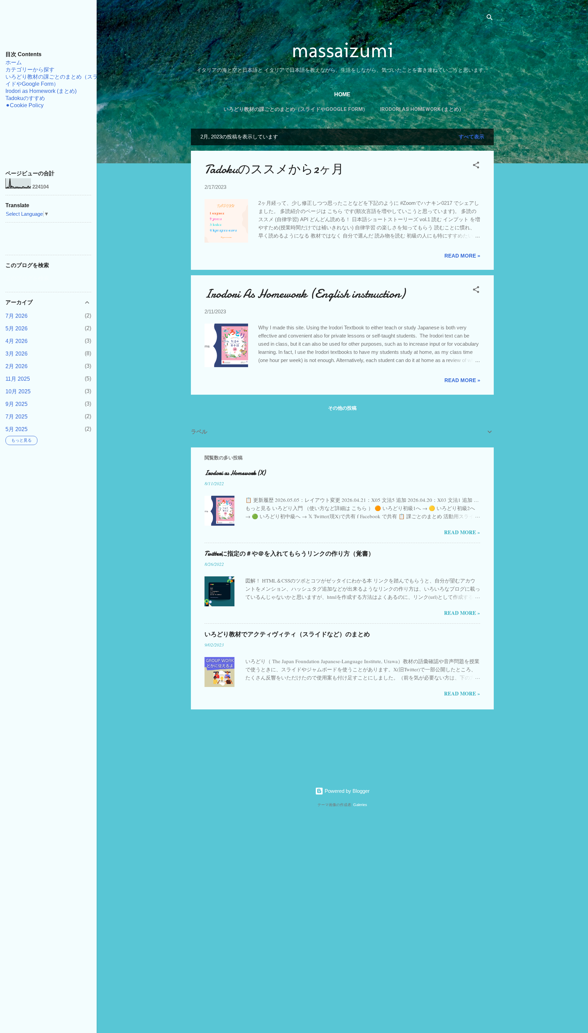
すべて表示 (471, 137)
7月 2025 (16, 417)
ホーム (13, 62)
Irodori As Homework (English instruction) (305, 293)
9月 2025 (16, 404)
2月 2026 (16, 366)
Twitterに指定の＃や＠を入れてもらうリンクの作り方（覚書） (289, 554)
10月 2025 (18, 391)
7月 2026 (16, 316)
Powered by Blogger (346, 791)
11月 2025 (17, 379)
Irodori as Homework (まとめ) (420, 109)
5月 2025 (16, 429)
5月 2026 (16, 328)
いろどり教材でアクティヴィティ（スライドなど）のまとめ (287, 634)
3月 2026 (16, 354)
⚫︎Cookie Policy (24, 105)
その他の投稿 (342, 408)
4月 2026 (16, 341)
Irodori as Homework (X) (235, 473)
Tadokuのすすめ (25, 98)
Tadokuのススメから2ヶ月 (274, 169)
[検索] (490, 18)
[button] (476, 166)
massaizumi (342, 50)
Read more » (462, 256)
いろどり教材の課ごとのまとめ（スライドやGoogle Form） (296, 109)
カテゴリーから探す (29, 69)
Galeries (360, 805)
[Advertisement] (212, 916)
